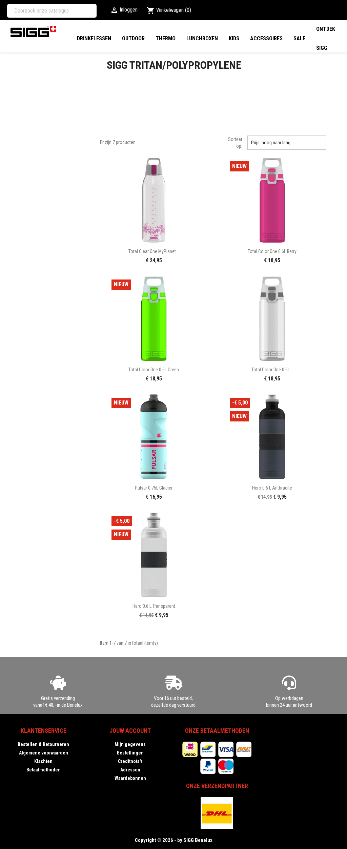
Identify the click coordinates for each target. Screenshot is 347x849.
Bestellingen (130, 752)
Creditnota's (130, 761)
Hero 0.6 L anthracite (272, 488)
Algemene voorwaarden (43, 752)
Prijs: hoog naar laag (286, 143)
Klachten (43, 761)
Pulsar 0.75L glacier (153, 488)
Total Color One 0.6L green (153, 369)
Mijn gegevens (130, 744)
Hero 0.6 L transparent (153, 606)
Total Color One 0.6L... (272, 369)
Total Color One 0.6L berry (272, 251)
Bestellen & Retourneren (43, 744)
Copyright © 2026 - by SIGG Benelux (173, 840)
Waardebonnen (130, 778)
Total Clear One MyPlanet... (153, 251)
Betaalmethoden (43, 769)
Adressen (130, 769)
